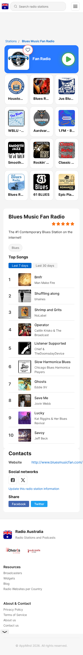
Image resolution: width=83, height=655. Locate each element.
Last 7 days (20, 265)
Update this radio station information (34, 488)
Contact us (11, 625)
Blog (6, 583)
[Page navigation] (75, 6)
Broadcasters (12, 573)
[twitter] (23, 480)
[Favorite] (28, 50)
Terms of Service (15, 615)
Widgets (9, 578)
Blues (15, 247)
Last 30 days (45, 265)
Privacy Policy (13, 609)
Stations (11, 41)
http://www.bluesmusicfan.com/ (57, 462)
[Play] (68, 59)
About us (9, 620)
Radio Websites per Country (22, 589)
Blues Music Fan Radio (38, 41)
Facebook (19, 504)
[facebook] (13, 480)
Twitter (39, 504)
